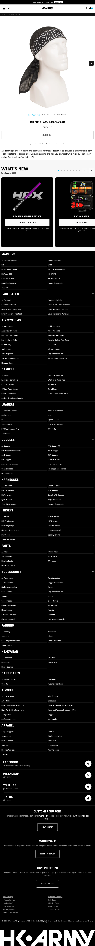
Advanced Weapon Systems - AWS (62, 710)
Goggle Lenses (7, 469)
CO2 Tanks (52, 345)
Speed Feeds (6, 424)
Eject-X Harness (7, 490)
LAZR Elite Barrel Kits (9, 380)
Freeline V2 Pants (8, 566)
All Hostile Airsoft (8, 696)
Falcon (3, 265)
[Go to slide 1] (58, 170)
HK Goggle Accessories (57, 469)
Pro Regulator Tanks (9, 340)
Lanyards (51, 615)
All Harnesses (6, 486)
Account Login (8, 897)
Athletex (4, 754)
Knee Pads (52, 632)
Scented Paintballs (8, 305)
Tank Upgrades (7, 354)
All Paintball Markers (9, 260)
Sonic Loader (6, 415)
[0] (90, 8)
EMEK (50, 265)
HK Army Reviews (9, 909)
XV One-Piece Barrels (9, 389)
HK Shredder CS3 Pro (9, 269)
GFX (3, 420)
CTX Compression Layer (10, 641)
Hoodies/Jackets (8, 750)
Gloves (50, 636)
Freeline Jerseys (54, 526)
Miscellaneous (6, 610)
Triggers (4, 288)
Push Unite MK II (54, 460)
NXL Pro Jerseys (7, 521)
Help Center (47, 827)
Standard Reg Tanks (56, 335)
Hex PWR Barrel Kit (55, 375)
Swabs (50, 587)
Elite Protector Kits (8, 619)
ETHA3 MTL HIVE (7, 279)
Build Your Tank (54, 326)
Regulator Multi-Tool (55, 354)
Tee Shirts (52, 741)
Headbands (5, 662)
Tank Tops (5, 745)
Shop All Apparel (7, 732)
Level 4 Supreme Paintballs (12, 314)
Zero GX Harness (54, 486)
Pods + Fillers (6, 592)
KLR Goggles (6, 460)
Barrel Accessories (8, 394)
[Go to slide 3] (64, 170)
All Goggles (5, 446)
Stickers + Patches (8, 615)
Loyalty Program (8, 906)
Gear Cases (5, 684)
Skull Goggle (6, 455)
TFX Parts (52, 429)
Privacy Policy (53, 906)
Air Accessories (54, 349)
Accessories (53, 719)
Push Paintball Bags (55, 684)
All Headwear (6, 658)
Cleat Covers (53, 601)
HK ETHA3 (52, 274)
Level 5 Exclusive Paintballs (58, 314)
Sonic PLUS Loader (55, 411)
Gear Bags (52, 679)
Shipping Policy (53, 903)
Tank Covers (6, 349)
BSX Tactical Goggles (9, 464)
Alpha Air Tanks (54, 331)
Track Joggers (6, 556)
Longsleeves (53, 745)
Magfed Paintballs (55, 300)
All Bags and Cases (8, 679)
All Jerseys (5, 517)
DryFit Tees (5, 535)
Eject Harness (6, 500)
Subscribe (58, 2)
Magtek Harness (54, 500)
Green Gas (52, 701)
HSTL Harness (6, 495)
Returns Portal (43, 816)
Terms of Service (54, 909)
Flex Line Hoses (7, 363)
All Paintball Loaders (9, 411)
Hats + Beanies (7, 667)
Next (91, 63)
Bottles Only (6, 345)
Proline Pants (53, 552)
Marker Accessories (55, 283)
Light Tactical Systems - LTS (12, 710)
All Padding (5, 632)
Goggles (51, 715)
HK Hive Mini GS (54, 279)
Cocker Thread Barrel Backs (12, 398)
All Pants (4, 552)
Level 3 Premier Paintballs (58, 309)
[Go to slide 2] (61, 170)
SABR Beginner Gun (8, 283)
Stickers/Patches (55, 736)
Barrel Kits (52, 384)
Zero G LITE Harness (56, 495)
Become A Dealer (47, 854)
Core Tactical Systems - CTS (12, 705)
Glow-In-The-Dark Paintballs (59, 305)
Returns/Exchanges (55, 897)
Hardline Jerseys (7, 526)
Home (3, 14)
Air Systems (6, 715)
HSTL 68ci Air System (9, 335)
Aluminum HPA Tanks (9, 331)
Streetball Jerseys (8, 539)
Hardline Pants (7, 561)
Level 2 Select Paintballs (11, 309)
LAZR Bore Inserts (8, 384)
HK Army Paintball (9, 900)
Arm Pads (5, 636)
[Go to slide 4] (67, 170)
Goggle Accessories (55, 583)
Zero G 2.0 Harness (8, 504)
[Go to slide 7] (76, 170)
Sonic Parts (5, 434)
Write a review (60, 114)
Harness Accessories (56, 504)
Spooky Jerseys (54, 535)
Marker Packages (54, 260)
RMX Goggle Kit (54, 446)
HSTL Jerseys (53, 521)
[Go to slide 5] (70, 170)
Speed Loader (53, 420)
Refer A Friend (47, 884)
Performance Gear (8, 719)
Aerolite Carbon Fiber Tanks (59, 340)
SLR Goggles (53, 455)
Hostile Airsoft (8, 903)
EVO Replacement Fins (10, 429)
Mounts (51, 610)
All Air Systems (7, 326)
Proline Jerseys (53, 517)
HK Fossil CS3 (6, 274)
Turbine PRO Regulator (10, 358)
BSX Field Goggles (55, 464)
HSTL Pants (52, 556)
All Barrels (5, 375)
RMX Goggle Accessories (11, 451)
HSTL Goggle (53, 451)
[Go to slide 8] (79, 170)
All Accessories (7, 578)
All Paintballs (6, 300)
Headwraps (52, 662)
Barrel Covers (53, 389)
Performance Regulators (57, 358)
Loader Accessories (55, 424)
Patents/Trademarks (10, 913)
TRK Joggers (53, 561)
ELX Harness (53, 490)
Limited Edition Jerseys (10, 530)
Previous (3, 63)
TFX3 (50, 415)
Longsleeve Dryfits (55, 530)
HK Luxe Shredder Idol (56, 269)
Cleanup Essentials (8, 605)
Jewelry (4, 596)
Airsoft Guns (53, 696)
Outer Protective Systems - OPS (60, 705)
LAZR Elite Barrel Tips (56, 380)
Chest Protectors (54, 641)
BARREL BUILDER (27, 222)
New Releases (53, 750)
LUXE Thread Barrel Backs (58, 394)
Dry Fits (51, 732)
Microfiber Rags (7, 473)
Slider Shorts (6, 645)
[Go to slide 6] (73, 170)
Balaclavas (52, 658)
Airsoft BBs (5, 701)
